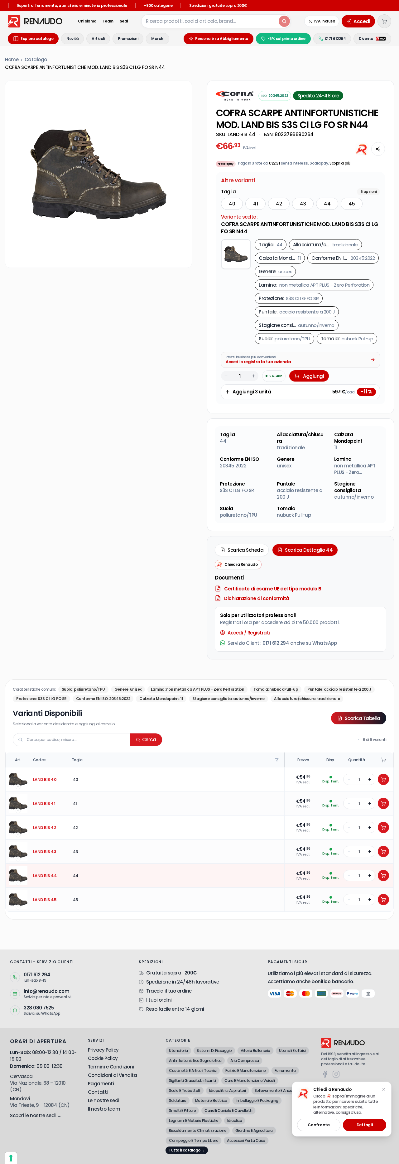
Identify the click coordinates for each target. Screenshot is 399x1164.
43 (303, 203)
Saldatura (177, 1100)
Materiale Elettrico (211, 1100)
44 (327, 203)
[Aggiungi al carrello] (383, 779)
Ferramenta (285, 1070)
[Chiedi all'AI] (362, 149)
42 (279, 203)
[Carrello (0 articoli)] (384, 21)
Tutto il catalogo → (187, 1150)
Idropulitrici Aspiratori (227, 1090)
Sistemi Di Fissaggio (214, 1050)
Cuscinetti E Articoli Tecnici (193, 1070)
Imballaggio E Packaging (257, 1100)
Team (108, 21)
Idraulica (234, 1120)
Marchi (157, 38)
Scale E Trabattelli (184, 1090)
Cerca (149, 739)
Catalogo (36, 59)
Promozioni (128, 38)
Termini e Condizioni (111, 1066)
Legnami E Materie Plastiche (194, 1120)
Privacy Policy (103, 1050)
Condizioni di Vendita (112, 1075)
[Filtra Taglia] (277, 760)
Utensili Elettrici (292, 1050)
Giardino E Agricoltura (254, 1130)
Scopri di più (339, 163)
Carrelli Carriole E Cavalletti (228, 1110)
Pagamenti (101, 1083)
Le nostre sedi (103, 1100)
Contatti (98, 1092)
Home (11, 59)
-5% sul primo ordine (286, 38)
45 (352, 203)
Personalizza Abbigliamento (221, 38)
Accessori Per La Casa (246, 1140)
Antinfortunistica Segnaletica (195, 1060)
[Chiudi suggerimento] (383, 1089)
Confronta (318, 1124)
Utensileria (178, 1050)
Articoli (98, 38)
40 (232, 203)
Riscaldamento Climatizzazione (198, 1130)
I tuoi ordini (159, 1000)
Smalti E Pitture (182, 1110)
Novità (72, 38)
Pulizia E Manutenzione (245, 1070)
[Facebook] (325, 1074)
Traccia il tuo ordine (169, 991)
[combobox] (209, 21)
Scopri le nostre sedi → (35, 1115)
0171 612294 (335, 38)
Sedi (124, 21)
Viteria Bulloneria (255, 1050)
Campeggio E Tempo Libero (193, 1140)
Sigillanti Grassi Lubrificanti (192, 1080)
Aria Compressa (244, 1060)
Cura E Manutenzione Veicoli (249, 1080)
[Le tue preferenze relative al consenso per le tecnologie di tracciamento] (11, 1158)
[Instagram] (336, 1074)
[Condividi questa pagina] (378, 149)
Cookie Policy (103, 1058)
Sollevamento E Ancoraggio (279, 1090)
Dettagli (365, 1124)
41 (255, 203)
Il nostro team (104, 1109)
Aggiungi (313, 376)
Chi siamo (87, 21)
